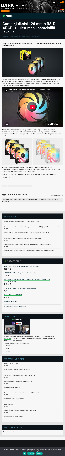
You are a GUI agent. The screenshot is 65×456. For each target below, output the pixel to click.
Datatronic (13, 261)
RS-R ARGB (20, 186)
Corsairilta (36, 174)
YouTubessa (7, 339)
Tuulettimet (28, 186)
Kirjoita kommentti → (57, 195)
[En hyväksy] (63, 451)
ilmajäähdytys (12, 186)
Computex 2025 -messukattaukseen (18, 79)
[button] (61, 16)
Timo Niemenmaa (15, 36)
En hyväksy (31, 453)
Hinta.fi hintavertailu (8, 432)
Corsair (8, 177)
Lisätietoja (39, 453)
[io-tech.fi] (8, 16)
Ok (24, 453)
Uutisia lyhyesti (10, 216)
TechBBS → (5, 201)
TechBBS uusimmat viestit (14, 359)
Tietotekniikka (26, 36)
